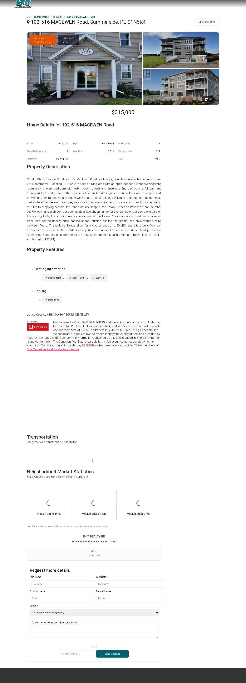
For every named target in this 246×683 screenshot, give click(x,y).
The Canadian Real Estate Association (53, 349)
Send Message (112, 654)
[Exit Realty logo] (23, 4)
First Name (35, 577)
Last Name (102, 577)
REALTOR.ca (90, 345)
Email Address (37, 591)
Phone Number (104, 591)
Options (34, 605)
